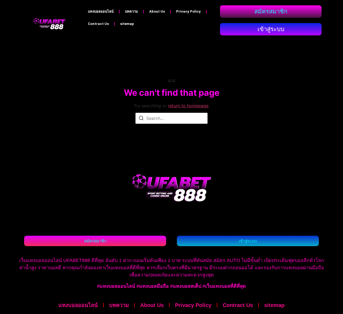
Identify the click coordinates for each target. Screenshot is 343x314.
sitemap (127, 24)
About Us (157, 11)
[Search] (141, 118)
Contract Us (98, 24)
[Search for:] (171, 118)
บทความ (131, 11)
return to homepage (188, 105)
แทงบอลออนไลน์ (101, 11)
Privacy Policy (188, 11)
